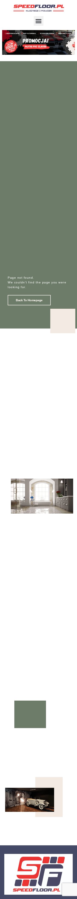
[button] (38, 21)
